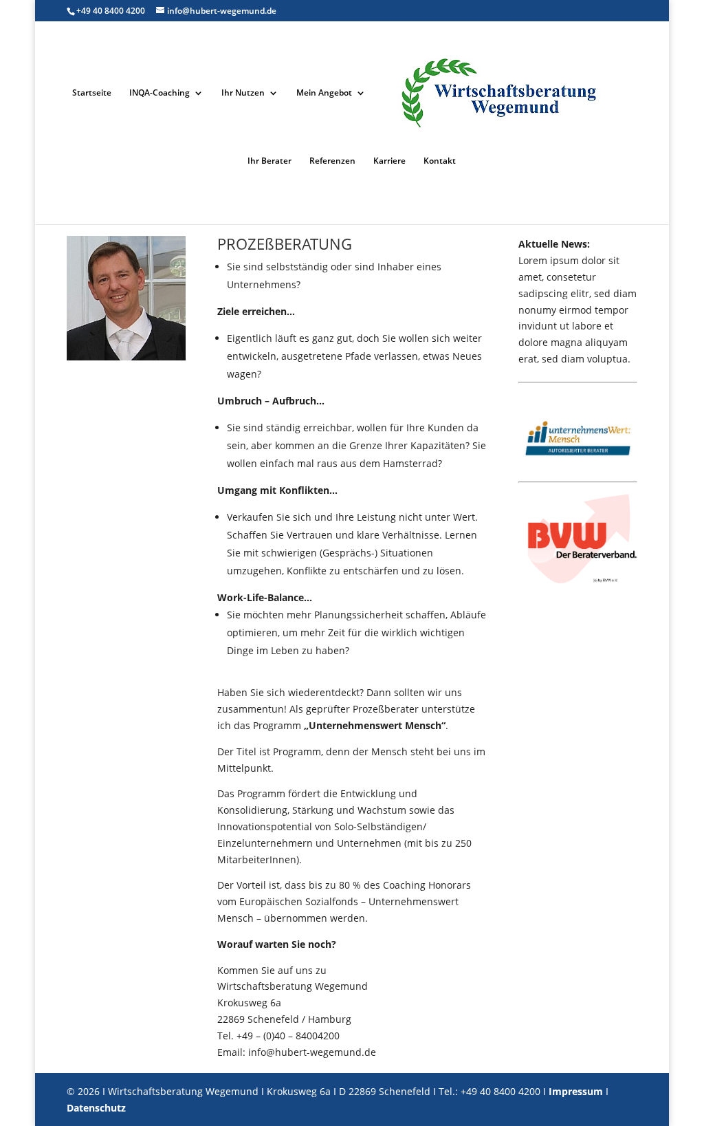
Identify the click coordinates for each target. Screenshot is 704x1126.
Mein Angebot (324, 93)
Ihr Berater (270, 161)
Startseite (91, 93)
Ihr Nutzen (243, 93)
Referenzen (332, 161)
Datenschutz (96, 1107)
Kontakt (440, 161)
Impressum (576, 1091)
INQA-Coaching (159, 93)
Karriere (389, 161)
